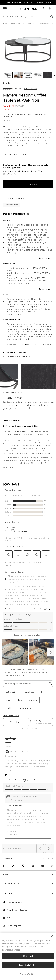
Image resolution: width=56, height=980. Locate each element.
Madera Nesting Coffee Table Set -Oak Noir (24, 98)
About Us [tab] (7, 875)
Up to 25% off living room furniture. (28, 3)
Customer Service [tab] (11, 883)
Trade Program (14, 926)
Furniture (6, 23)
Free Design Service (17, 910)
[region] (28, 956)
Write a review (30, 89)
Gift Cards (11, 918)
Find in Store (30, 184)
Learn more (9, 467)
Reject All (28, 956)
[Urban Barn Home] (28, 9)
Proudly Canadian (15, 902)
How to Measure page (23, 432)
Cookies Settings (28, 974)
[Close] (51, 936)
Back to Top (47, 859)
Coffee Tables (26, 23)
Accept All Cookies (28, 965)
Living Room (15, 23)
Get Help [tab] (7, 893)
